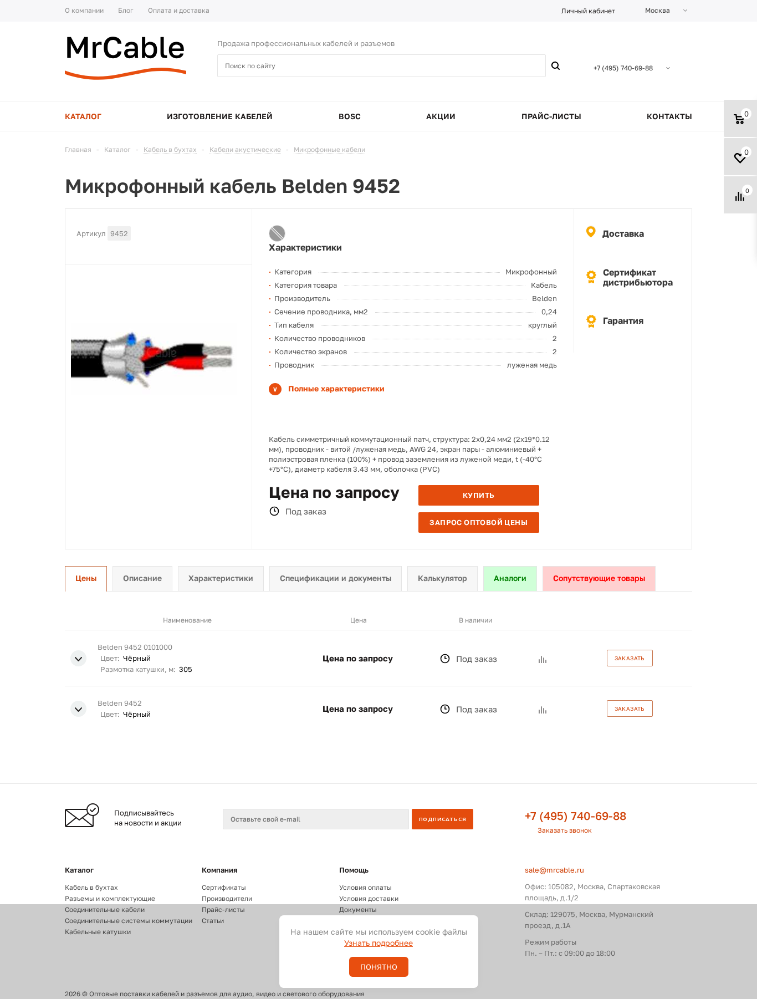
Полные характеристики (336, 388)
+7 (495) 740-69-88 (575, 815)
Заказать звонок (565, 830)
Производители (227, 898)
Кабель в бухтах (91, 887)
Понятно (378, 966)
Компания (220, 869)
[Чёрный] (277, 233)
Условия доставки (368, 898)
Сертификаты (224, 887)
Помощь (354, 869)
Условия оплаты (365, 887)
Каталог (79, 869)
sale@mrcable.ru (554, 869)
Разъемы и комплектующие (110, 898)
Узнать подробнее (378, 942)
